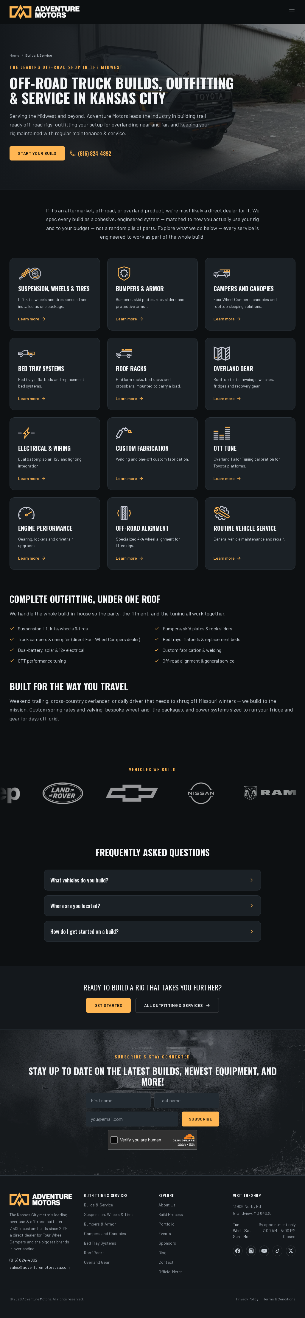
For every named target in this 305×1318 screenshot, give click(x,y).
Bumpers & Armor (100, 1223)
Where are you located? (75, 906)
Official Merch (170, 1271)
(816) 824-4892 (94, 153)
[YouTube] (264, 1251)
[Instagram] (251, 1251)
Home (14, 55)
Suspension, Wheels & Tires (108, 1214)
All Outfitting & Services (173, 1005)
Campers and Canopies (105, 1233)
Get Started (108, 1005)
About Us (166, 1204)
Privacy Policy (247, 1299)
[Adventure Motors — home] (45, 12)
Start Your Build (37, 153)
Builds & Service (98, 1204)
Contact (166, 1262)
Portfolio (166, 1223)
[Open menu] (291, 12)
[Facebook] (237, 1251)
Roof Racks (94, 1252)
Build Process (170, 1214)
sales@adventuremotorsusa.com (40, 1267)
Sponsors (167, 1243)
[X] (290, 1251)
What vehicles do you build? (79, 880)
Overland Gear (97, 1262)
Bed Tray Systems (100, 1243)
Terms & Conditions (279, 1299)
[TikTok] (277, 1251)
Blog (162, 1252)
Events (164, 1233)
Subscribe (200, 1118)
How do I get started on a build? (84, 931)
